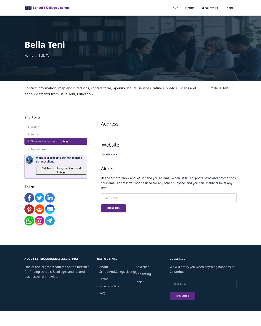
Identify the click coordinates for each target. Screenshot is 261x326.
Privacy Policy (109, 286)
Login (229, 8)
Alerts (34, 134)
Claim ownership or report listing (49, 141)
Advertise (142, 267)
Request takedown (41, 149)
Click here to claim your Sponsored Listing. (61, 170)
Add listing (143, 274)
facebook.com (112, 154)
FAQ (102, 293)
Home (174, 8)
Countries (211, 8)
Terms (103, 279)
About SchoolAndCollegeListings (118, 269)
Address (35, 127)
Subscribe (113, 208)
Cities (190, 8)
